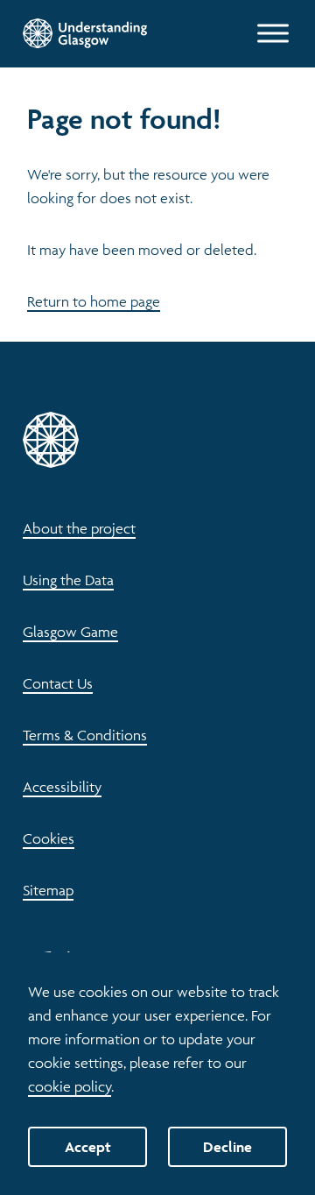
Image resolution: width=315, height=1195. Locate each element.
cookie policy (69, 1086)
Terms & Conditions (85, 735)
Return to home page (93, 301)
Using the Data (68, 580)
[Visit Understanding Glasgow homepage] (85, 33)
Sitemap (48, 890)
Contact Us (58, 683)
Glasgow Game (70, 631)
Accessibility (62, 786)
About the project (79, 528)
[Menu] (273, 33)
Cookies (48, 838)
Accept (88, 1147)
